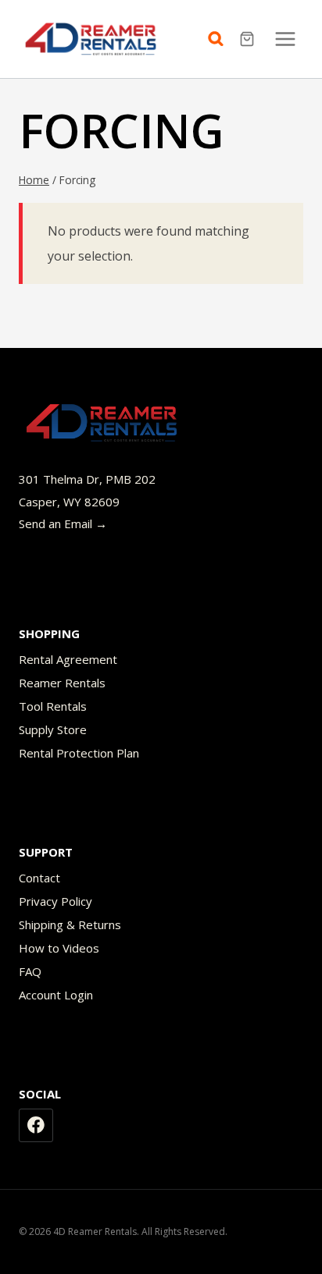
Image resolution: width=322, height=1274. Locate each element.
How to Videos (59, 948)
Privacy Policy (55, 901)
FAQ (30, 971)
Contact (39, 877)
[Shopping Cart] (249, 39)
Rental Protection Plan (79, 753)
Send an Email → (63, 523)
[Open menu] (285, 39)
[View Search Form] (219, 39)
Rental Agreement (68, 659)
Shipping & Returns (70, 924)
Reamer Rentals (62, 682)
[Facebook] (36, 1126)
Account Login (56, 995)
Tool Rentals (53, 706)
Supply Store (53, 729)
